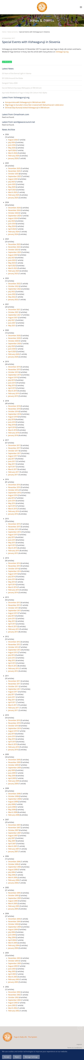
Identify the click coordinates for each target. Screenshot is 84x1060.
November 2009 (14, 762)
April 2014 (12, 584)
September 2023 (14, 252)
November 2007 (14, 827)
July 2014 (11, 576)
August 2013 (13, 613)
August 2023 (13, 255)
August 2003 (13, 966)
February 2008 (14, 815)
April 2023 (12, 265)
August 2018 (13, 417)
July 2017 (11, 459)
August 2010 (13, 731)
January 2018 (13, 435)
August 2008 (13, 801)
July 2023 (11, 257)
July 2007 (11, 838)
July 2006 (11, 872)
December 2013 (14, 602)
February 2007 (14, 849)
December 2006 (14, 861)
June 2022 (12, 294)
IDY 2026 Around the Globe (12, 78)
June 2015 (12, 540)
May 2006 (12, 875)
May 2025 (12, 187)
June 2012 (12, 658)
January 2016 (13, 514)
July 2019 (11, 380)
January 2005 (13, 909)
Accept (6, 1057)
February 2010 (14, 747)
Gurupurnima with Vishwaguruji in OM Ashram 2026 (25, 102)
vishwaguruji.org (62, 52)
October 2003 (13, 961)
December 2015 (14, 524)
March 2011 (13, 705)
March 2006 (13, 877)
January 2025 (13, 198)
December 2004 (14, 919)
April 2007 (12, 843)
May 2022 (12, 297)
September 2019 (14, 375)
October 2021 (13, 312)
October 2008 (13, 796)
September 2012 (14, 650)
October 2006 (13, 864)
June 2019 (12, 383)
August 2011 (13, 692)
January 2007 (13, 851)
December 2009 (14, 760)
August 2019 (13, 377)
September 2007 (14, 833)
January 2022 (13, 299)
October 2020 (13, 341)
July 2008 (11, 804)
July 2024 (11, 221)
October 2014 (13, 568)
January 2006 (13, 883)
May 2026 (12, 148)
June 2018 (12, 422)
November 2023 (14, 247)
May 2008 (12, 809)
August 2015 (13, 534)
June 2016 (12, 501)
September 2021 (14, 315)
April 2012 (12, 663)
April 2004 (12, 940)
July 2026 (11, 142)
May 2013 (12, 621)
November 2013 (14, 605)
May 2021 (12, 325)
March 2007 (13, 846)
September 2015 (14, 532)
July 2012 (11, 655)
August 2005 (13, 901)
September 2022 (14, 289)
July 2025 (11, 182)
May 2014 (12, 582)
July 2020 (11, 346)
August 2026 (13, 140)
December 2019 (14, 367)
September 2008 (14, 799)
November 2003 (14, 958)
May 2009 (12, 775)
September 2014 (14, 571)
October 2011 (13, 686)
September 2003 (14, 963)
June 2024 (12, 223)
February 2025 (14, 195)
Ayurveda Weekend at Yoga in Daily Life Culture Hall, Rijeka (24, 93)
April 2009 (12, 778)
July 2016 (11, 498)
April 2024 (12, 229)
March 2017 (13, 469)
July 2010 (11, 734)
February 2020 (14, 354)
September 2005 (14, 898)
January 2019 (13, 396)
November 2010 (14, 723)
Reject (17, 1057)
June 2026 (12, 145)
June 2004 (12, 935)
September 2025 (14, 176)
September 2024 (14, 216)
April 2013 (12, 624)
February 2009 (14, 781)
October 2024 (13, 213)
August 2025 (13, 179)
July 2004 (11, 932)
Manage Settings (31, 1057)
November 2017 (14, 448)
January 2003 (13, 982)
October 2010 (13, 726)
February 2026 (14, 156)
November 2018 (14, 409)
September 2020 (14, 343)
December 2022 (14, 283)
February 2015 (14, 550)
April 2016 (12, 506)
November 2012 (14, 644)
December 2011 (14, 681)
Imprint (79, 1044)
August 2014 (13, 574)
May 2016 (12, 503)
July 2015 (11, 537)
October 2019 (13, 372)
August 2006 (13, 869)
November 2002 (14, 995)
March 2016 (13, 508)
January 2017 (13, 475)
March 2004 (13, 943)
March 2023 (13, 268)
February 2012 (14, 668)
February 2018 (14, 433)
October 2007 (13, 830)
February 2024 (14, 231)
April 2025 (12, 190)
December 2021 (14, 309)
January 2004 (13, 948)
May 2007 (12, 841)
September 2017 (14, 453)
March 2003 (13, 977)
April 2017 (12, 467)
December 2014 (14, 563)
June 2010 (12, 736)
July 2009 (11, 770)
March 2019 (13, 391)
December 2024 (14, 208)
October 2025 (13, 174)
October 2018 (13, 411)
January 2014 (13, 592)
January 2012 (13, 671)
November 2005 (14, 893)
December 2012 (14, 642)
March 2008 (13, 812)
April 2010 (12, 742)
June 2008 (12, 807)
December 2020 (14, 335)
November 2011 (14, 684)
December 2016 (14, 485)
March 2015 (13, 548)
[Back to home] (42, 7)
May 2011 (12, 700)
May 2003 (12, 971)
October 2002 (13, 997)
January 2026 (13, 158)
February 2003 (14, 979)
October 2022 (13, 286)
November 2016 (14, 487)
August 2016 (13, 495)
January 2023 (13, 273)
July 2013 (11, 616)
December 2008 (14, 793)
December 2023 (14, 244)
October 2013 (13, 608)
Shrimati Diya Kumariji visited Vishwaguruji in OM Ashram (27, 107)
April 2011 (12, 702)
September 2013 (14, 610)
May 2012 (12, 660)
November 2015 (14, 526)
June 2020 (12, 349)
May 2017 (12, 464)
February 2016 (14, 511)
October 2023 (13, 249)
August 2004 (13, 929)
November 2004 (14, 921)
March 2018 (13, 430)
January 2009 (13, 783)
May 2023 (12, 263)
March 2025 (13, 192)
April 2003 (12, 974)
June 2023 (12, 260)
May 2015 (12, 542)
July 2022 (11, 291)
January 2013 (13, 632)
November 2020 (14, 338)
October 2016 (13, 490)
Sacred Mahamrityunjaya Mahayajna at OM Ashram (22, 88)
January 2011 (13, 710)
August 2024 (13, 218)
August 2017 (13, 456)
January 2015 (13, 553)
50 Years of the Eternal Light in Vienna (16, 73)
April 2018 (12, 427)
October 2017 (13, 451)
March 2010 (13, 744)
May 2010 (12, 739)
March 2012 (13, 666)
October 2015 (13, 529)
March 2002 (13, 1008)
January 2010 (13, 750)
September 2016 (14, 493)
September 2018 (14, 414)
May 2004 (12, 937)
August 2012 (13, 652)
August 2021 (13, 317)
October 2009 (13, 765)
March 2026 (13, 153)
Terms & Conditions (74, 1048)
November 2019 (14, 369)
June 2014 (12, 579)
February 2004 (14, 945)
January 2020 (13, 357)
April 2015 (12, 545)
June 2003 (12, 969)
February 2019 (14, 393)
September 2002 (14, 1000)
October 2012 (13, 647)
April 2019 (12, 388)
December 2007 (14, 825)
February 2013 (14, 629)
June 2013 (12, 618)
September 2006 (14, 867)
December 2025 (14, 168)
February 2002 (14, 1011)
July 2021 (11, 320)
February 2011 (14, 708)
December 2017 (14, 445)
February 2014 (14, 590)
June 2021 (12, 323)
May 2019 (12, 385)
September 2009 (14, 768)
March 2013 (13, 626)
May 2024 (12, 226)
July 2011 (11, 694)
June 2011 (12, 697)
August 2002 (13, 1003)
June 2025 (12, 184)
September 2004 (14, 927)
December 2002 (14, 992)
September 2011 (14, 689)
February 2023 (14, 271)
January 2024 (13, 234)
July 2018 (11, 419)
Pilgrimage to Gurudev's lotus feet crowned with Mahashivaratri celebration (34, 105)
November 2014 (14, 566)
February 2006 (14, 880)
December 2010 (14, 720)
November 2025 (14, 171)
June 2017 (12, 461)
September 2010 (14, 728)
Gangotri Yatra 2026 (10, 83)
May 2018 (12, 425)
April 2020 (12, 351)
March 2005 (13, 903)
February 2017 (14, 472)
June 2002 (12, 1005)
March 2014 (13, 587)
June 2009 (12, 773)
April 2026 (12, 150)
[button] (81, 7)
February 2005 (14, 906)
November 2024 (14, 210)
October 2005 (13, 895)
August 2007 (13, 835)
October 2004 (13, 924)
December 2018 (14, 406)
